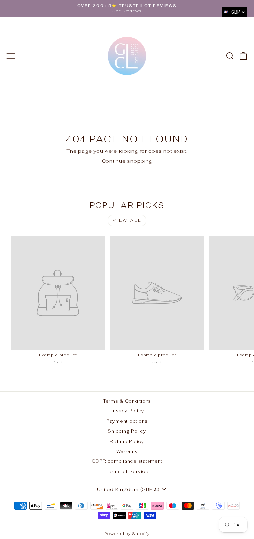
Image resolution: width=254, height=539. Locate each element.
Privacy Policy (127, 411)
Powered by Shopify (126, 533)
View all (127, 220)
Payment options (127, 421)
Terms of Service (127, 471)
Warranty (127, 451)
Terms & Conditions (127, 401)
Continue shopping (127, 161)
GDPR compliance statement (127, 461)
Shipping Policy (127, 431)
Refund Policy (127, 441)
